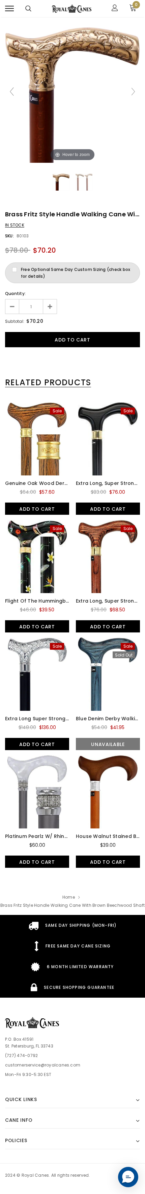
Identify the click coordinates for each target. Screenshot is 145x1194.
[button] (128, 1177)
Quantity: (15, 293)
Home (68, 897)
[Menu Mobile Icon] (9, 9)
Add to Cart (37, 509)
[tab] (48, 382)
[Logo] (72, 8)
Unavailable (108, 744)
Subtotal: (14, 321)
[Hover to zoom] (72, 94)
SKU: (9, 236)
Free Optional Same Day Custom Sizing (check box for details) (75, 273)
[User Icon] (115, 9)
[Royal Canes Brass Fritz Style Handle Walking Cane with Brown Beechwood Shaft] (61, 182)
